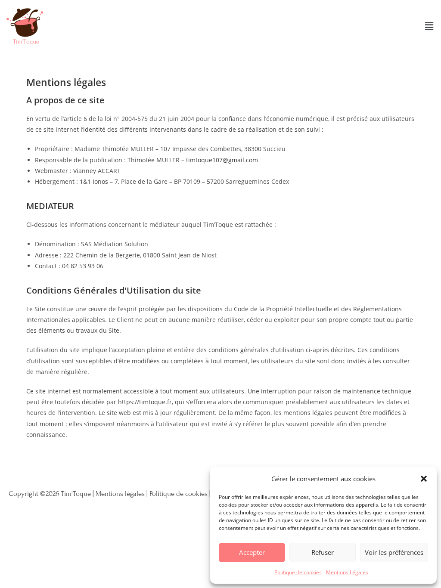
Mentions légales (120, 493)
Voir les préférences (394, 552)
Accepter (252, 552)
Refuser (322, 552)
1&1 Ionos (94, 181)
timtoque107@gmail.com (222, 160)
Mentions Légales (347, 572)
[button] (423, 478)
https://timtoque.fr (145, 402)
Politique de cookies (298, 572)
